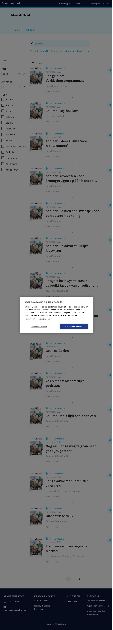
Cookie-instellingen (39, 327)
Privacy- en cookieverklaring (37, 319)
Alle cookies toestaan (74, 326)
